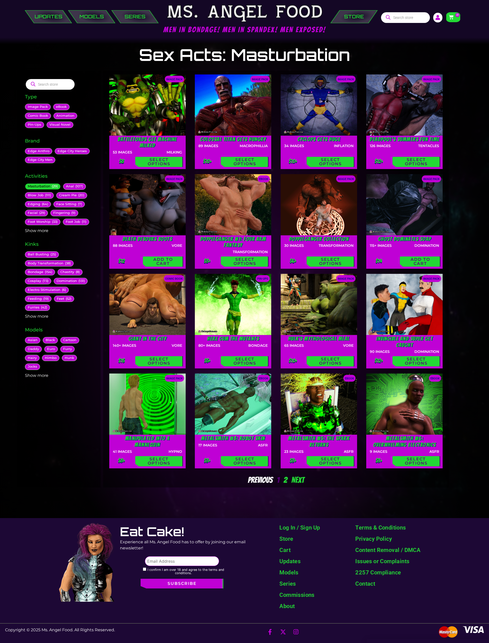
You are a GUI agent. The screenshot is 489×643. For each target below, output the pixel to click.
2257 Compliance (378, 572)
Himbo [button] (51, 358)
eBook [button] (61, 107)
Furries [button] (37, 307)
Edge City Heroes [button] (72, 151)
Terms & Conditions (380, 527)
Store (286, 538)
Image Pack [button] (38, 107)
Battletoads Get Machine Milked (147, 142)
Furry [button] (67, 349)
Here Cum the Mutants (233, 339)
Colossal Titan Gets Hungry (233, 139)
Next (297, 480)
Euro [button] (51, 349)
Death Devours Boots (147, 239)
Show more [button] (36, 230)
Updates (290, 561)
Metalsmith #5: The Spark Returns (318, 441)
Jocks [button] (32, 366)
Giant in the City (147, 339)
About (287, 606)
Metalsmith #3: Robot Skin (233, 438)
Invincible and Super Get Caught (404, 342)
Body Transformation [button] (49, 263)
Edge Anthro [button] (38, 151)
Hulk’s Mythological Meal (319, 339)
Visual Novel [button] (60, 124)
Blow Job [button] (39, 195)
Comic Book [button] (38, 116)
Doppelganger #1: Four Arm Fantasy (233, 242)
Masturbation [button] (43, 186)
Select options (159, 161)
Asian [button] (32, 340)
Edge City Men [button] (40, 160)
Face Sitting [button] (69, 204)
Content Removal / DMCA (387, 550)
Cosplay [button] (38, 281)
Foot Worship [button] (43, 222)
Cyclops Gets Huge (319, 139)
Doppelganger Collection (319, 239)
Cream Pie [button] (71, 195)
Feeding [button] (38, 299)
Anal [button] (74, 186)
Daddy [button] (33, 349)
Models (288, 572)
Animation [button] (65, 116)
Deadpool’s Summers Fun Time (405, 139)
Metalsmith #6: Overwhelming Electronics (404, 441)
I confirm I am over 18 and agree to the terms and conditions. (185, 571)
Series (287, 583)
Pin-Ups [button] (34, 124)
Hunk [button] (69, 358)
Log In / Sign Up (299, 527)
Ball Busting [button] (42, 254)
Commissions (296, 594)
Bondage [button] (40, 272)
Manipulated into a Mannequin (147, 441)
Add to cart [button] (163, 261)
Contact (365, 583)
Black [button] (50, 340)
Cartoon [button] (69, 340)
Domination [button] (71, 281)
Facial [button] (36, 213)
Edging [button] (38, 204)
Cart (285, 550)
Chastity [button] (70, 272)
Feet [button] (64, 299)
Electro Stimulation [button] (47, 290)
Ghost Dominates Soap (404, 239)
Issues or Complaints (382, 561)
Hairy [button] (32, 358)
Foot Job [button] (76, 222)
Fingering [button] (64, 213)
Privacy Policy (373, 538)
